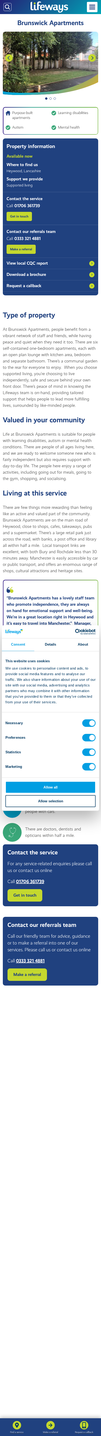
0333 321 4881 (30, 961)
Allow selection (50, 801)
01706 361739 (30, 881)
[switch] (89, 737)
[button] (92, 7)
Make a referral (21, 249)
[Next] (92, 58)
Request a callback (24, 285)
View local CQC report (27, 263)
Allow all (50, 787)
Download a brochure (26, 274)
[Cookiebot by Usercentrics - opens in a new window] (75, 632)
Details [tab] (50, 644)
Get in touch (19, 216)
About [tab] (83, 644)
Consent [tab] (18, 644)
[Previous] (9, 58)
